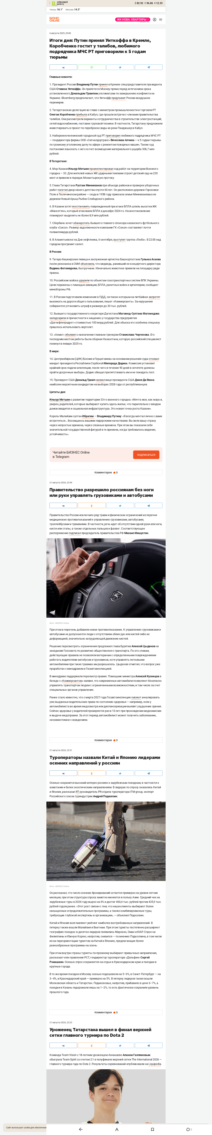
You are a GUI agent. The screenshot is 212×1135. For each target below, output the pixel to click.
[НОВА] (131, 20)
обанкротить (81, 223)
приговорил (113, 135)
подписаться (146, 454)
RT (77, 791)
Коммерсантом (72, 680)
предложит (118, 98)
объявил (70, 334)
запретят (154, 297)
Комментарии (106, 472)
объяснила (87, 263)
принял (103, 84)
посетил (63, 189)
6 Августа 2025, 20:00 (60, 33)
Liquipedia (155, 1064)
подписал (75, 533)
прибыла (81, 114)
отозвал (154, 358)
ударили (84, 280)
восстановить (81, 206)
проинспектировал (101, 168)
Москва (70, 9)
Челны (53, 9)
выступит (119, 239)
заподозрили (58, 318)
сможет (136, 697)
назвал (100, 379)
